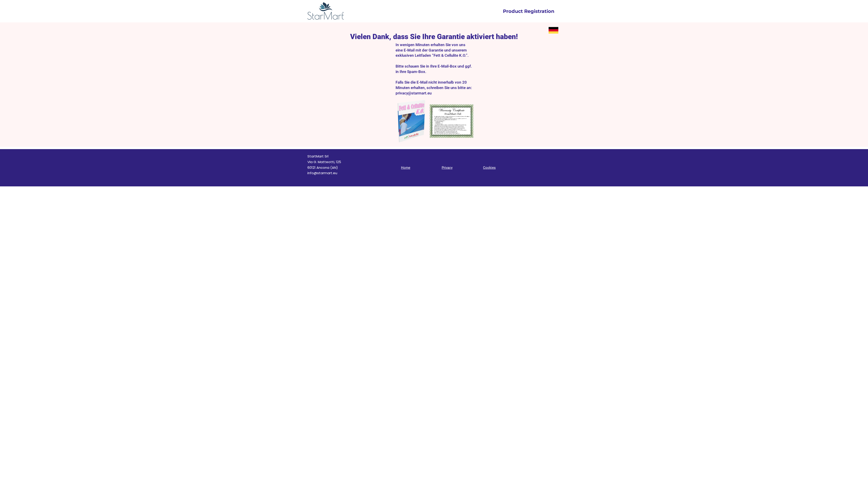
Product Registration (528, 11)
